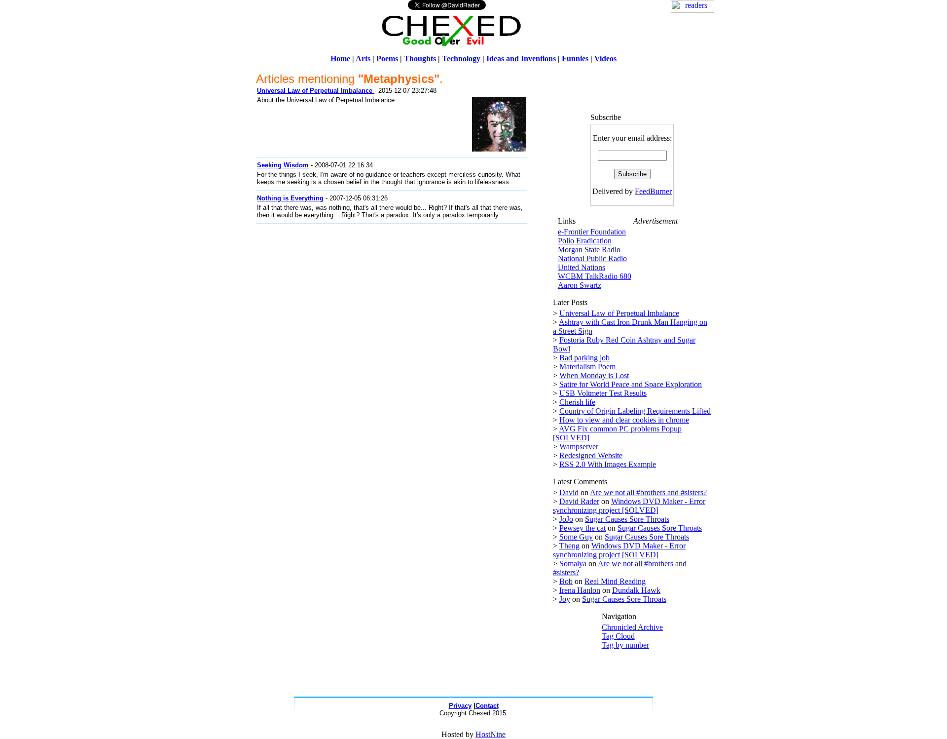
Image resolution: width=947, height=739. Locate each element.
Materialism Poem (587, 366)
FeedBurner (653, 191)
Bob (566, 581)
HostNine (490, 734)
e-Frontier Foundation (592, 232)
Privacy (460, 705)
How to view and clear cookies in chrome (624, 420)
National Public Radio (592, 258)
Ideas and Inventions (521, 58)
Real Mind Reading (615, 581)
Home (340, 58)
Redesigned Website (590, 455)
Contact (487, 705)
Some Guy (576, 537)
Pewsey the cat (582, 528)
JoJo (566, 519)
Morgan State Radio (589, 249)
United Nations (581, 267)
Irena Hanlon (579, 590)
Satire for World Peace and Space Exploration (630, 384)
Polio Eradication (585, 240)
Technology (461, 58)
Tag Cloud (618, 636)
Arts (363, 58)
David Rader (579, 501)
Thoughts (420, 58)
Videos (605, 58)
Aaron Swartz (579, 285)
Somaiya (572, 563)
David (569, 492)
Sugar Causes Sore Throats (627, 519)
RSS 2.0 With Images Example (607, 464)
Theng (569, 546)
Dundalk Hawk (636, 590)
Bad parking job (584, 357)
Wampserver (578, 446)
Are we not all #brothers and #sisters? (648, 492)
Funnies (575, 58)
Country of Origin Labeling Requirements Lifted (635, 411)
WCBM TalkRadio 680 (594, 276)
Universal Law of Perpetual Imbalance (619, 313)
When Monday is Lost (594, 375)
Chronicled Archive (632, 627)
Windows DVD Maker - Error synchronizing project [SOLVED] (629, 505)
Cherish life (577, 402)
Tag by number (625, 645)
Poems (387, 58)
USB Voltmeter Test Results (603, 393)
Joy (564, 599)
